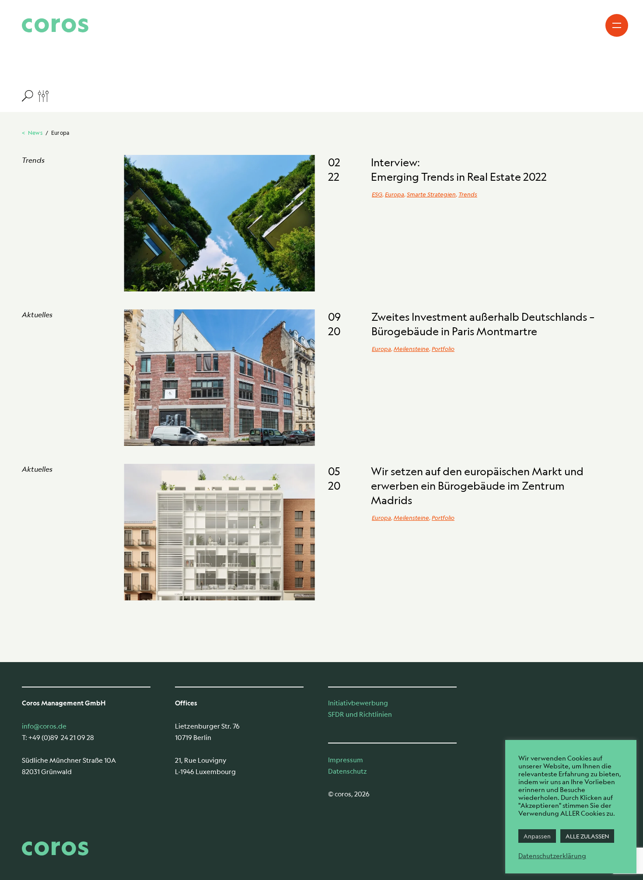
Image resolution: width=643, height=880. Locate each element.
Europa (394, 194)
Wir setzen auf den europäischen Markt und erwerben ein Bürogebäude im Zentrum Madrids (477, 485)
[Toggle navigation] (616, 25)
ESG (377, 194)
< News (32, 132)
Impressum (345, 759)
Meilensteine (411, 348)
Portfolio (443, 348)
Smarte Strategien (431, 194)
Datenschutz (347, 771)
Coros (55, 25)
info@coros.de (44, 726)
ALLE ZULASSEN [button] (587, 836)
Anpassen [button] (537, 836)
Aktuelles (37, 314)
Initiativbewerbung (358, 702)
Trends (33, 160)
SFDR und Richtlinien (360, 714)
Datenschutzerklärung (552, 855)
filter (35, 95)
